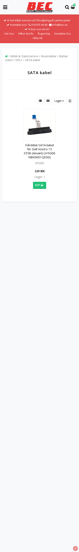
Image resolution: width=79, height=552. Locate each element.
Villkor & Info (25, 33)
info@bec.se (60, 25)
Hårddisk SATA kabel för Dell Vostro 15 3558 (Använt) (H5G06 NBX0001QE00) (39, 151)
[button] (73, 7)
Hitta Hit (37, 38)
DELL (18, 60)
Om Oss (9, 33)
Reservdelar (48, 56)
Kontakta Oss (62, 33)
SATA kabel (32, 60)
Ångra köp (43, 33)
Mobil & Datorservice (24, 56)
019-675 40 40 (39, 25)
